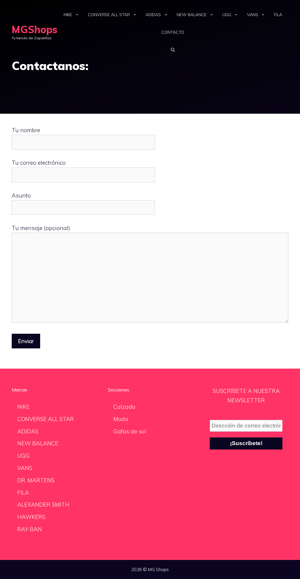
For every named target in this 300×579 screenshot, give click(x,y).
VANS (252, 14)
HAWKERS (31, 516)
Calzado (124, 406)
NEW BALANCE (192, 14)
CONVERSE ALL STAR (109, 14)
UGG (226, 14)
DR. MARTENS (35, 480)
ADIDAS (153, 14)
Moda (120, 419)
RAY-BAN (29, 529)
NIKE (68, 14)
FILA (278, 14)
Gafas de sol (129, 431)
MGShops (34, 29)
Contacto (172, 32)
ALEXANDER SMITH (43, 504)
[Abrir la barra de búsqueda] (172, 50)
